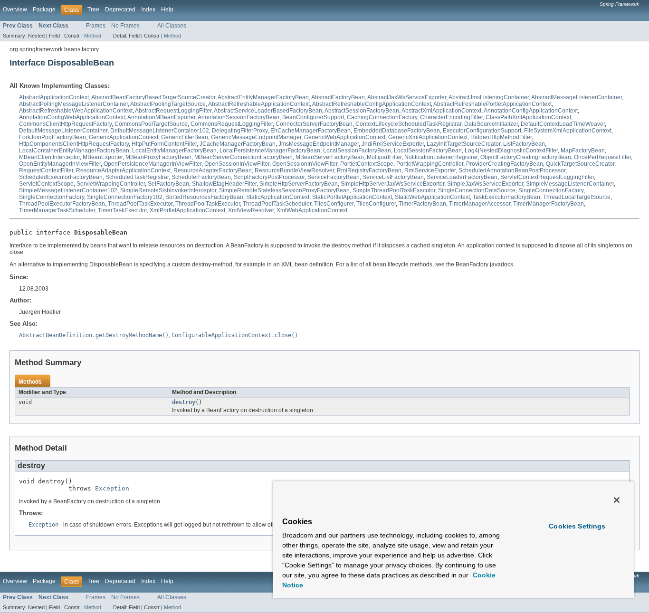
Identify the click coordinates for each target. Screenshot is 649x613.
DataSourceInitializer (491, 124)
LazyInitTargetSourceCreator (463, 144)
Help (167, 9)
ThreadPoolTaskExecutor (140, 203)
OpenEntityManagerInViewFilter (60, 163)
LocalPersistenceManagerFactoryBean (270, 150)
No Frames (125, 25)
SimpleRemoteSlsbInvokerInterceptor (168, 190)
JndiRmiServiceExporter (393, 144)
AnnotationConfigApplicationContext (531, 110)
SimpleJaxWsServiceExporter (485, 183)
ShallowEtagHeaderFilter (224, 183)
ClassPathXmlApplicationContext (528, 117)
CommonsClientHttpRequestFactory (65, 124)
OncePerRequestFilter (602, 157)
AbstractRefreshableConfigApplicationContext (371, 104)
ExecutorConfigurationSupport (482, 130)
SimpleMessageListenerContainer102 (68, 190)
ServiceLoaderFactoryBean (462, 177)
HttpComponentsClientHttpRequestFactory (74, 144)
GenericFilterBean (184, 137)
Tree (93, 9)
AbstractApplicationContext (54, 97)
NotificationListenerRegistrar (440, 157)
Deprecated (120, 9)
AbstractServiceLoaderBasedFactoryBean (268, 110)
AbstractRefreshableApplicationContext (259, 104)
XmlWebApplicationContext (312, 210)
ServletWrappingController (110, 183)
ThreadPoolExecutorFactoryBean (62, 203)
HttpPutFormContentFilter (164, 144)
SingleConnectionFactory (550, 190)
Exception (112, 488)
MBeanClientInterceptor (49, 157)
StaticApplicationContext (277, 197)
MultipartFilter (384, 157)
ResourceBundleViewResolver (294, 170)
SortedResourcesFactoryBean (204, 197)
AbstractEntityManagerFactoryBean (263, 97)
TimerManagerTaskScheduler (57, 210)
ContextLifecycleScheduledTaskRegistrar (408, 124)
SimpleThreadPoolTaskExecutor (394, 190)
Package (44, 9)
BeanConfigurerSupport (313, 117)
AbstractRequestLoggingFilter (173, 110)
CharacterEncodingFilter (451, 117)
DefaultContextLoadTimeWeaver (563, 124)
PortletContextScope (366, 163)
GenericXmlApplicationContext (428, 137)
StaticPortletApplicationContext (352, 197)
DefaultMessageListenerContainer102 (159, 130)
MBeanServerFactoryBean (330, 157)
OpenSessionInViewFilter (236, 163)
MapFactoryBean (583, 150)
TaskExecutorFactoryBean (506, 197)
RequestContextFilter (46, 170)
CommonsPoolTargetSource (151, 124)
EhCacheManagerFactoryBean (310, 130)
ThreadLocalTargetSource (577, 197)
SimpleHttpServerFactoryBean (298, 183)
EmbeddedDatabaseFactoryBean (396, 130)
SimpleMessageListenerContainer (570, 183)
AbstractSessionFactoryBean (361, 110)
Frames (95, 25)
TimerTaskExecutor (122, 210)
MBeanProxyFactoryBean (158, 157)
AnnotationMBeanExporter (161, 117)
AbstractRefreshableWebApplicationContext (76, 110)
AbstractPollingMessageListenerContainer (73, 104)
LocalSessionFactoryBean (357, 150)
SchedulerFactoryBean (201, 177)
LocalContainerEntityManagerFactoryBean (74, 150)
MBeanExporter (103, 157)
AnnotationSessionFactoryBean (238, 117)
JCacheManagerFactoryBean (238, 144)
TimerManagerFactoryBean (548, 203)
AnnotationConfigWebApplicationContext (72, 117)
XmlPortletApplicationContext (187, 210)
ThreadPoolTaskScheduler (277, 203)
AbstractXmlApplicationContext (441, 110)
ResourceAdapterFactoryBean (212, 170)
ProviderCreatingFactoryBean (504, 163)
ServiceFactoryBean (333, 177)
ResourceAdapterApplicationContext (123, 170)
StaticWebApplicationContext (432, 197)
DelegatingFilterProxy (239, 130)
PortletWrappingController (429, 163)
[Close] (616, 500)
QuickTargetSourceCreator (580, 163)
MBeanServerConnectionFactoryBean (243, 157)
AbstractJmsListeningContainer (489, 97)
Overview (15, 9)
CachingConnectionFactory (382, 117)
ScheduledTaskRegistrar (137, 177)
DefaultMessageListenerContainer (63, 130)
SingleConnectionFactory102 (124, 197)
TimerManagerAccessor (479, 203)
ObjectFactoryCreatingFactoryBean (525, 157)
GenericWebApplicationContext (344, 137)
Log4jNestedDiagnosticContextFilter (511, 150)
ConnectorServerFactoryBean (314, 124)
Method (92, 35)
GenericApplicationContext (123, 137)
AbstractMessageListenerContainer (576, 97)
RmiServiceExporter (430, 170)
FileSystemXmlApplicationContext (567, 130)
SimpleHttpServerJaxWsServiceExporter (392, 183)
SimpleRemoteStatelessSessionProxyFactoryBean (284, 190)
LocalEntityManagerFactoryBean (174, 150)
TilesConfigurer (333, 203)
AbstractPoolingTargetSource (168, 104)
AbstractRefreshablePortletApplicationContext (492, 104)
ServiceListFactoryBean (393, 177)
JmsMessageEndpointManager (318, 144)
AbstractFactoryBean (338, 97)
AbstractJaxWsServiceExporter (406, 97)
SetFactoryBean (168, 183)
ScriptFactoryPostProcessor (269, 177)
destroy (183, 402)
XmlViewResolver (251, 210)
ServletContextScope (46, 183)
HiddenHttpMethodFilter (501, 137)
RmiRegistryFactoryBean (369, 170)
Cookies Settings (577, 526)
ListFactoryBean (524, 144)
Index (148, 9)
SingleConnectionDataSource (476, 190)
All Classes (171, 25)
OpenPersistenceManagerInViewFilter (152, 163)
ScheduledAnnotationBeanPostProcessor (511, 170)
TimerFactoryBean (422, 203)
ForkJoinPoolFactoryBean (52, 137)
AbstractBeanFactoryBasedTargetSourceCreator (153, 97)
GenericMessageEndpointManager (256, 137)
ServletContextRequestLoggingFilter (547, 177)
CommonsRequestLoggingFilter (232, 124)
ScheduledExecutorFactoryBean (61, 177)
